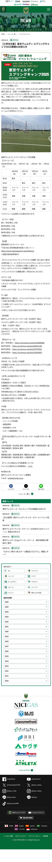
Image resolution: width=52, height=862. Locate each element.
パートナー (34, 587)
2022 (6, 622)
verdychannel (35, 779)
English (21, 826)
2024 (6, 612)
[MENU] (48, 9)
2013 (6, 666)
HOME (3, 34)
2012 (6, 671)
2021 (6, 626)
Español (32, 826)
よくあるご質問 (8, 836)
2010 (6, 681)
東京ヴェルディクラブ (18, 812)
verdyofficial (11, 779)
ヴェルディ (34, 571)
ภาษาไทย (21, 829)
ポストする (26, 489)
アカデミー (34, 582)
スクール (15, 40)
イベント (11, 593)
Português (44, 826)
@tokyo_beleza (36, 785)
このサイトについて (20, 836)
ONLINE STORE (28, 818)
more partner (24, 770)
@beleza (34, 797)
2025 (6, 607)
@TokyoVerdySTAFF (13, 785)
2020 (6, 631)
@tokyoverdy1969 (13, 803)
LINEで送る (41, 489)
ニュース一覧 (11, 34)
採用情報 (45, 836)
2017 (6, 646)
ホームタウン (12, 582)
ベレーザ (11, 576)
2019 (6, 636)
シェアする (11, 489)
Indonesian (34, 829)
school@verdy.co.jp (15, 478)
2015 (6, 656)
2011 (6, 676)
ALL (9, 571)
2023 (6, 617)
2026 (6, 602)
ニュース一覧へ (24, 494)
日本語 (11, 826)
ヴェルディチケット (38, 812)
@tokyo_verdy (11, 791)
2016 (6, 651)
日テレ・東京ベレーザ (3, 9)
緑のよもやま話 (36, 593)
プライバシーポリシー (34, 836)
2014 (6, 661)
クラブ (33, 576)
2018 (6, 641)
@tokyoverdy (11, 797)
